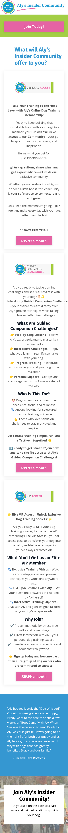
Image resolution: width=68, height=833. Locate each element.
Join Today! (34, 26)
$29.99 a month (34, 676)
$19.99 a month (34, 468)
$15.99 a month (34, 241)
